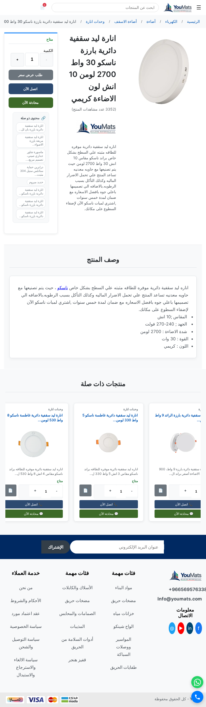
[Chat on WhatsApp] (197, 682)
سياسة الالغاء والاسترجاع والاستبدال (26, 667)
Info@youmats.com (185, 599)
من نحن (26, 587)
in (190, 628)
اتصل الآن (30, 89)
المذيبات (77, 626)
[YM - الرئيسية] (177, 7)
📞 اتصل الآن (111, 504)
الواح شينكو (123, 626)
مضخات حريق (123, 600)
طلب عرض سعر (30, 75)
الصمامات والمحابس (77, 613)
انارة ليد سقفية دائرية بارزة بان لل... (31, 127)
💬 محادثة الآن (111, 514)
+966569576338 (185, 589)
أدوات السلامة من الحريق (77, 643)
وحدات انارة (133, 409)
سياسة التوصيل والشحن (25, 643)
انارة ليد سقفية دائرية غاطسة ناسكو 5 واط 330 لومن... (112, 417)
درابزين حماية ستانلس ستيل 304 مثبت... (31, 170)
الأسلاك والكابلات (77, 587)
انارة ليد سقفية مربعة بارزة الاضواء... (34, 140)
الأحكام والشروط (25, 600)
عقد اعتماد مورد (26, 613)
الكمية (48, 50)
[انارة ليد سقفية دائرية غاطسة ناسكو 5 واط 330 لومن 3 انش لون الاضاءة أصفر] (111, 445)
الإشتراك (55, 547)
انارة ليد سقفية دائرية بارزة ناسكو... (31, 191)
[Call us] (197, 697)
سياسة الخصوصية (26, 626)
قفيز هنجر (77, 659)
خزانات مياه (123, 613)
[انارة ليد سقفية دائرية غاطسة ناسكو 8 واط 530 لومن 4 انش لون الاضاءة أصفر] (36, 445)
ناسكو (62, 287)
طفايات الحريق (123, 667)
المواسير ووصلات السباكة (123, 647)
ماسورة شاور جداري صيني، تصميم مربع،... (34, 155)
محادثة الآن (31, 103)
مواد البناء (123, 587)
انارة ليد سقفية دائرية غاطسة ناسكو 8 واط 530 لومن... (37, 417)
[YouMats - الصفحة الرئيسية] (96, 127)
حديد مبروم (36, 182)
